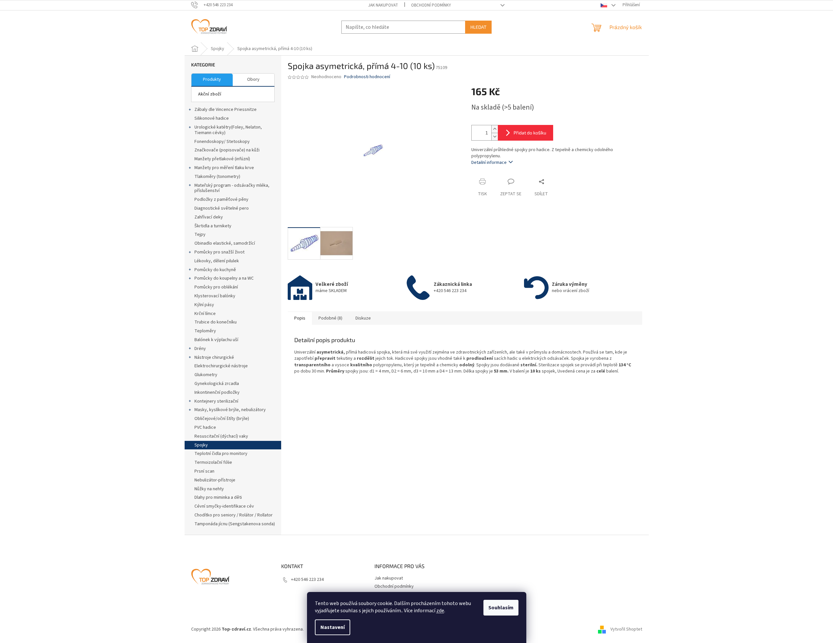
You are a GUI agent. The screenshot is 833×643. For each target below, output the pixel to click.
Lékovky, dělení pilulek (216, 261)
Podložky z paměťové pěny (221, 199)
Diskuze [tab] (363, 318)
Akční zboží (209, 94)
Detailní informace (489, 162)
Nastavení (332, 627)
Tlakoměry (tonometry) (217, 176)
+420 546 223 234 (307, 579)
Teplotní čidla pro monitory (220, 453)
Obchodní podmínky (431, 5)
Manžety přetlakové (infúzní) (222, 159)
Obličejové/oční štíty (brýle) (221, 418)
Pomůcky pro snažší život (219, 252)
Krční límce (205, 313)
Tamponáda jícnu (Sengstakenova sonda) (234, 524)
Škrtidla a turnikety (212, 226)
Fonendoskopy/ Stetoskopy (222, 141)
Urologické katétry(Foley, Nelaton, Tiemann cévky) (228, 130)
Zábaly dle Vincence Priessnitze (225, 109)
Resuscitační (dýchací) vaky (221, 436)
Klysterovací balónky (214, 296)
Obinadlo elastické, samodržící (224, 243)
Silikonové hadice (211, 118)
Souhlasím (501, 607)
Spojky (201, 445)
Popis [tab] (299, 318)
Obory (253, 79)
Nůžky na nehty (209, 489)
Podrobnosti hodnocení (367, 77)
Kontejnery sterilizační (216, 401)
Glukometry (205, 375)
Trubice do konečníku (215, 322)
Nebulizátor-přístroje (214, 480)
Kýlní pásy (204, 305)
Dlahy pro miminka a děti (218, 497)
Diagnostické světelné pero (221, 208)
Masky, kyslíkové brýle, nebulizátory (230, 410)
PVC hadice (205, 427)
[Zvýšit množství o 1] (494, 129)
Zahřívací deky (208, 217)
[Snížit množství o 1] (494, 136)
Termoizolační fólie (213, 462)
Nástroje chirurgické (214, 357)
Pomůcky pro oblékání (216, 287)
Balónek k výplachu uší (216, 340)
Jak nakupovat (383, 5)
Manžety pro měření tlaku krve (224, 168)
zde (440, 610)
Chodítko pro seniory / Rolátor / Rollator (233, 515)
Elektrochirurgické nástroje (221, 366)
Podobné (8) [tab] (330, 318)
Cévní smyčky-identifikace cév (224, 506)
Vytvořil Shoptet (626, 629)
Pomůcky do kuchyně (215, 270)
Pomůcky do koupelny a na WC (224, 278)
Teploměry (205, 331)
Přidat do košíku (530, 132)
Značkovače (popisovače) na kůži (227, 150)
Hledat (478, 27)
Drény (200, 348)
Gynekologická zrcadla (216, 383)
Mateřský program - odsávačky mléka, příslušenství (231, 188)
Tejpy (200, 234)
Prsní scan (204, 471)
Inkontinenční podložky (217, 392)
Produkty (212, 79)
